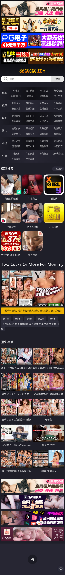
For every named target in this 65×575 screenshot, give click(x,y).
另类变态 (58, 121)
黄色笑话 (44, 146)
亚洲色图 (30, 128)
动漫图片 (58, 128)
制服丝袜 (16, 121)
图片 (4, 130)
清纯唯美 (30, 133)
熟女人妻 (16, 108)
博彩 (4, 93)
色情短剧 (30, 158)
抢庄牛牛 (58, 95)
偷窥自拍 (16, 128)
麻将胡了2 (16, 95)
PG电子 (16, 90)
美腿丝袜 (16, 133)
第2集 (18, 319)
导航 (4, 156)
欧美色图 (44, 128)
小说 (4, 143)
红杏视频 (16, 158)
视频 (4, 105)
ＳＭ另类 (58, 108)
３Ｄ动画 (58, 103)
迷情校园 (16, 146)
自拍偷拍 (30, 103)
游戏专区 (58, 90)
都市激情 (16, 140)
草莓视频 (44, 153)
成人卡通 (44, 115)
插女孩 (16, 153)
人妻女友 (44, 140)
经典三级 (30, 121)
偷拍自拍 (30, 115)
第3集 (29, 319)
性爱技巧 (58, 146)
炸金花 (30, 95)
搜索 (58, 78)
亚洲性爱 (16, 115)
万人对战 (44, 90)
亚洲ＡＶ (16, 103)
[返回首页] (61, 569)
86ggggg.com (32, 71)
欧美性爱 (58, 115)
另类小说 (30, 146)
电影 (4, 118)
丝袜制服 (30, 108)
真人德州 (30, 90)
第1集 (6, 319)
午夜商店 (30, 153)
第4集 (41, 319)
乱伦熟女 (44, 121)
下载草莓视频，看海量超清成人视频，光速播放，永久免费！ (32, 310)
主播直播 (44, 108)
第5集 (53, 319)
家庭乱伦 (30, 140)
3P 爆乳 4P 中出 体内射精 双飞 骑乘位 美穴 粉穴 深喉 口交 (30, 326)
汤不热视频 (58, 153)
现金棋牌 (44, 95)
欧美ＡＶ (44, 103)
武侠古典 (58, 140)
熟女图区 (44, 133)
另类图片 (58, 133)
